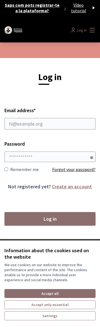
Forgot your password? (74, 169)
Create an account (72, 186)
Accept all (50, 293)
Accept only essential (50, 304)
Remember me (24, 169)
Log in (50, 219)
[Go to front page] (38, 30)
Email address (35, 110)
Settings (50, 315)
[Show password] (91, 157)
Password (14, 144)
